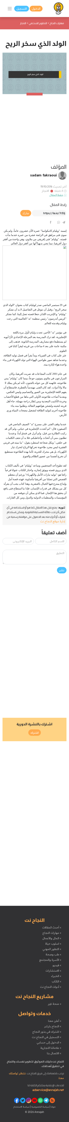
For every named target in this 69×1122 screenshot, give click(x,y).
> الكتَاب (56, 981)
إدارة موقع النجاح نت (52, 521)
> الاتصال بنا (54, 1053)
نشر (61, 570)
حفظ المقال (56, 195)
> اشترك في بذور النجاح (46, 1031)
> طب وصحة (53, 954)
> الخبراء (56, 976)
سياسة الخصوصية (40, 1106)
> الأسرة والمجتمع (50, 959)
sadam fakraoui (43, 175)
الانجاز (45, 190)
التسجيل (21, 8)
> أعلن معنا (54, 1020)
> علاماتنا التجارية (50, 1047)
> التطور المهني (52, 949)
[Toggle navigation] (9, 8)
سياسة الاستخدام (21, 1106)
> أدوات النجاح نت (50, 986)
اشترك (34, 732)
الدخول (36, 8)
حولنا (53, 1106)
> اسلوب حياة (53, 943)
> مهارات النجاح (51, 932)
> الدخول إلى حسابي (49, 1042)
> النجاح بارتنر (52, 1026)
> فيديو (57, 965)
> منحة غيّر (54, 1003)
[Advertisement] (34, 129)
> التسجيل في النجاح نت (46, 1037)
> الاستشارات (53, 970)
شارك (25, 213)
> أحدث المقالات (51, 927)
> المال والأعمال (51, 938)
